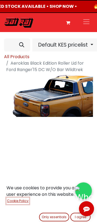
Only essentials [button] (54, 217)
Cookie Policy (18, 200)
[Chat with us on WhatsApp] (83, 190)
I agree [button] (80, 217)
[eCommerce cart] (68, 22)
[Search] (21, 45)
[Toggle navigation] (86, 22)
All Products (16, 57)
